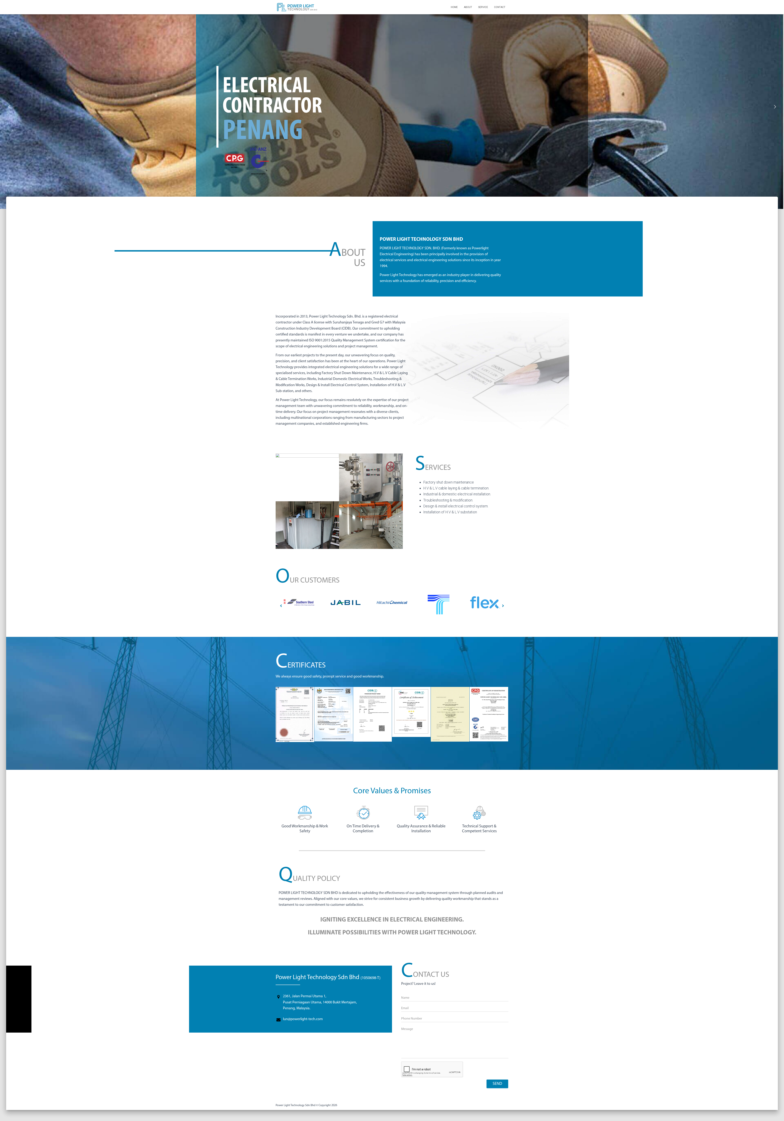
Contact (499, 7)
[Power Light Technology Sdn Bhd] (297, 7)
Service (483, 7)
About (468, 7)
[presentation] (281, 606)
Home (454, 7)
